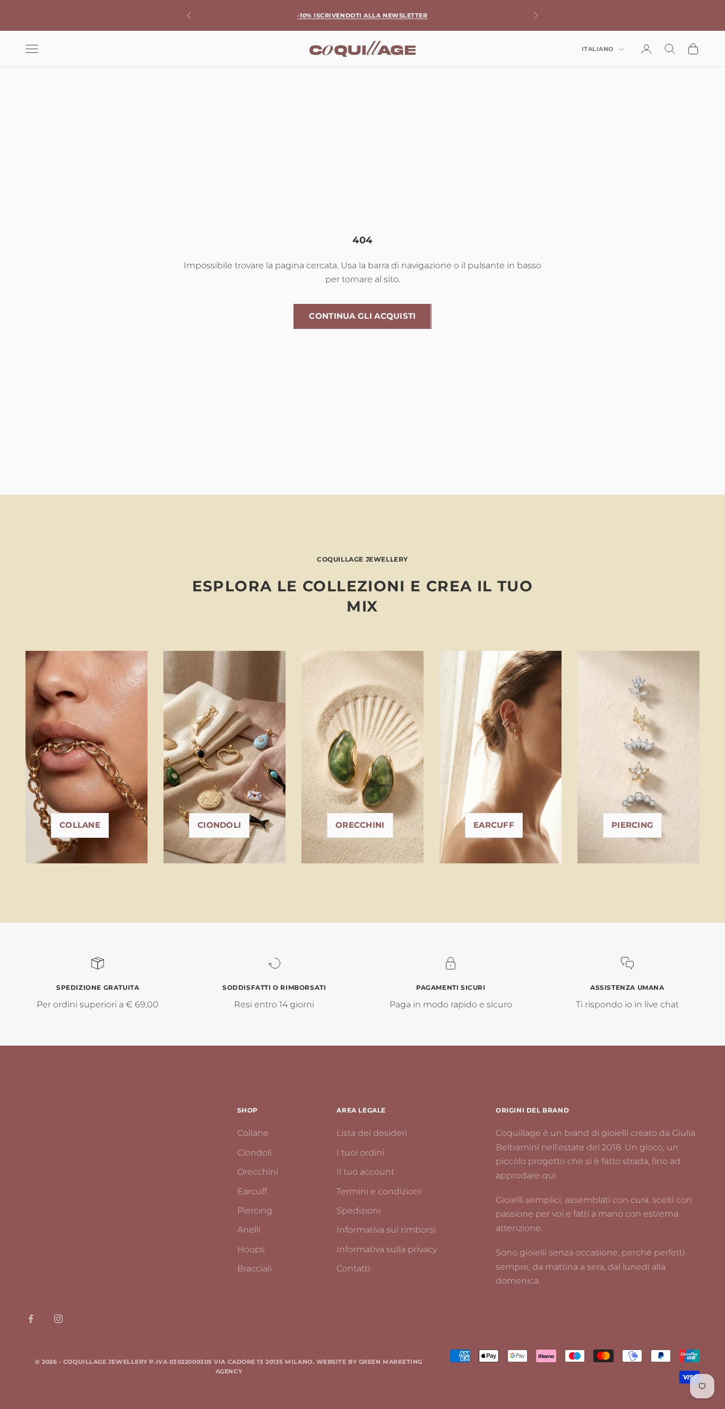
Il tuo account (365, 1172)
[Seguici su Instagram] (58, 1318)
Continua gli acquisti (362, 316)
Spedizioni (358, 1211)
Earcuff (493, 825)
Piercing (254, 1211)
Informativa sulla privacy (386, 1249)
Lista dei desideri (371, 1133)
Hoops (251, 1249)
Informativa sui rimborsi (386, 1230)
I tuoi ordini (360, 1153)
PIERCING (632, 825)
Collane (79, 825)
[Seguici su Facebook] (30, 1318)
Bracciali (254, 1268)
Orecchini (360, 825)
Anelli (249, 1230)
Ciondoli (219, 825)
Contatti (353, 1268)
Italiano (598, 49)
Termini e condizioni (378, 1191)
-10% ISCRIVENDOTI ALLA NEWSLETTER (362, 15)
